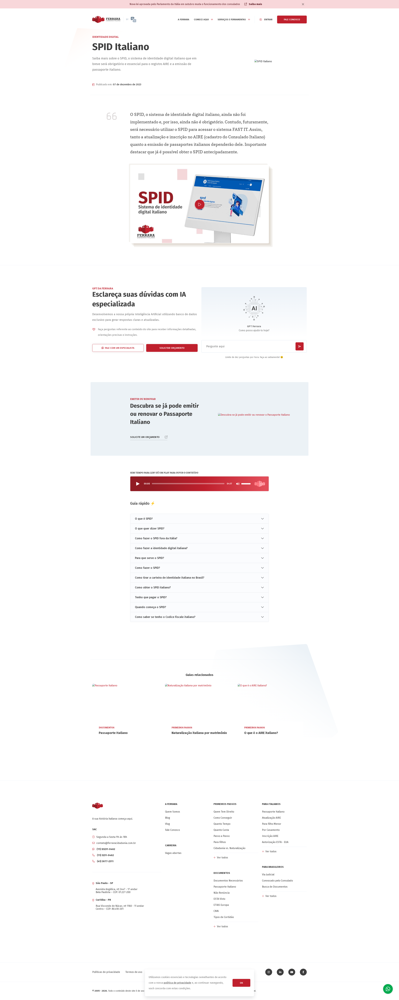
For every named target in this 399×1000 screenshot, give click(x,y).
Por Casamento (271, 829)
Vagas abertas (173, 853)
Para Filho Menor (271, 823)
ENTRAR (268, 19)
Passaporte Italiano (225, 886)
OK (241, 982)
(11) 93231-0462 (105, 849)
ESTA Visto (219, 898)
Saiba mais (255, 4)
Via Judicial (268, 874)
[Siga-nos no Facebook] (303, 972)
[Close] (303, 4)
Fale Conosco (172, 829)
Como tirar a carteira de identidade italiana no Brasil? (169, 577)
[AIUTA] (139, 19)
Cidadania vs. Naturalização (229, 848)
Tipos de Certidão (224, 917)
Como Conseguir (223, 817)
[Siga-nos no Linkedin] (280, 972)
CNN (216, 911)
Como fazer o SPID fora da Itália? (156, 538)
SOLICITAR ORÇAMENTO (172, 348)
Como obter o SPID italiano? (153, 587)
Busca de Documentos (275, 886)
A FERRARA (183, 19)
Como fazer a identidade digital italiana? (161, 548)
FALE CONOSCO (292, 19)
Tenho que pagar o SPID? (151, 597)
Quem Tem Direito (224, 811)
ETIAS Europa (221, 904)
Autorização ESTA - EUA (275, 842)
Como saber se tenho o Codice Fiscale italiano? (165, 617)
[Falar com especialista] (388, 989)
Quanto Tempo (222, 823)
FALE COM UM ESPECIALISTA (119, 348)
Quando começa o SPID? (150, 607)
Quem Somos (172, 811)
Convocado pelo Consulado (277, 880)
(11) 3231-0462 (105, 855)
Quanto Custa (221, 829)
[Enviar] (300, 346)
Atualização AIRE (271, 817)
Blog (167, 817)
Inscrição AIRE (270, 836)
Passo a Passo (222, 836)
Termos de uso (133, 972)
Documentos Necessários (228, 880)
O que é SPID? (144, 518)
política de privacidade (177, 982)
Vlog (167, 823)
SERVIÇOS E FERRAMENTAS (232, 19)
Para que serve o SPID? (149, 558)
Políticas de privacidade (106, 972)
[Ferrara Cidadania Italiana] (106, 19)
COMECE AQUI (201, 19)
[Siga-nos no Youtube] (291, 972)
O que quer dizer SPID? (149, 528)
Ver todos (222, 857)
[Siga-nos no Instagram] (268, 972)
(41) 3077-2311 (104, 861)
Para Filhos (220, 842)
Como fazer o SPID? (147, 568)
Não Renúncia (222, 892)
